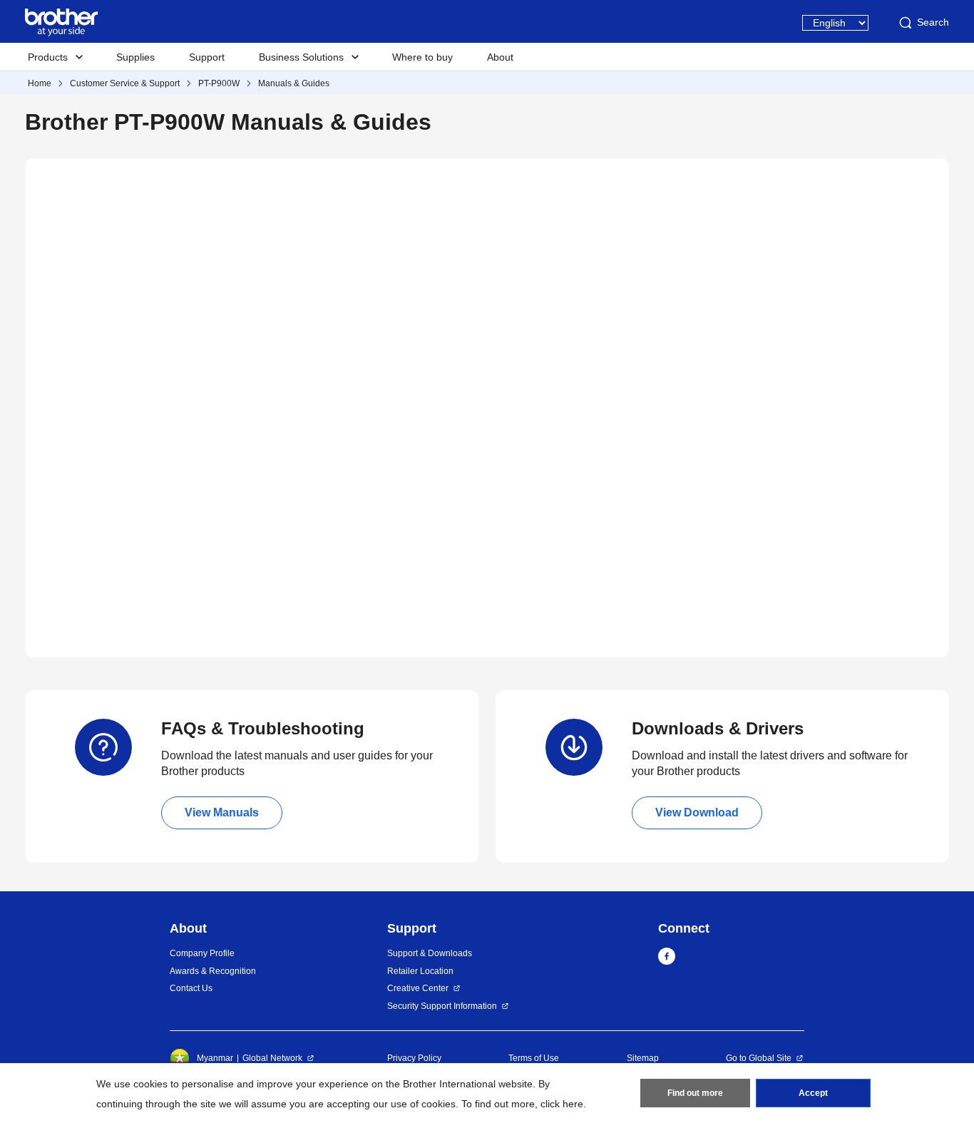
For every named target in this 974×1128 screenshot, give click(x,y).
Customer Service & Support (125, 83)
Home (39, 83)
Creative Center (417, 988)
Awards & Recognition (213, 971)
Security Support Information (442, 1006)
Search (933, 22)
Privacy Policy (414, 1058)
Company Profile (202, 953)
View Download (697, 812)
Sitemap (643, 1058)
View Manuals (222, 812)
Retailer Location (420, 971)
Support (207, 57)
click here (561, 1103)
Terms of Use (533, 1058)
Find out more (695, 1093)
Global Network (272, 1058)
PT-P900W (219, 83)
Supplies (135, 57)
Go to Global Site (758, 1058)
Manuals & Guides (293, 83)
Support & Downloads (429, 953)
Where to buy (422, 57)
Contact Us (191, 988)
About (500, 57)
